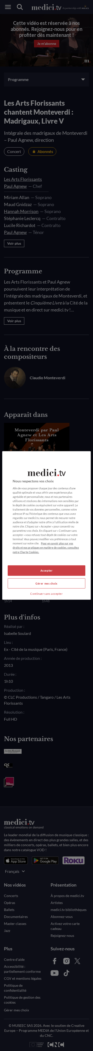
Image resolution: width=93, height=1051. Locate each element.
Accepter (46, 570)
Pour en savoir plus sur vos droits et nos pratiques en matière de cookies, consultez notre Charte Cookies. (46, 547)
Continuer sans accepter (46, 593)
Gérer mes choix (46, 583)
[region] (46, 525)
